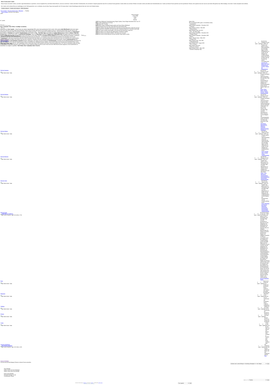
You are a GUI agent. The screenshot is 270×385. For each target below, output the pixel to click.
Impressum (92, 383)
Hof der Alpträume (264, 278)
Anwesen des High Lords (264, 63)
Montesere (3, 293)
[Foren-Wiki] (132, 15)
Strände (265, 90)
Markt (262, 90)
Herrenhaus (263, 123)
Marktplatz (263, 206)
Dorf (268, 64)
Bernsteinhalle (264, 125)
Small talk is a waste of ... (8, 213)
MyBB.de (84, 382)
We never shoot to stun (13, 10)
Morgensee (263, 174)
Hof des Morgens (4, 156)
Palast (262, 89)
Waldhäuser (263, 130)
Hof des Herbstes (4, 94)
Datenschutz (86, 383)
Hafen (265, 89)
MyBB (92, 382)
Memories (21, 10)
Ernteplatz (263, 127)
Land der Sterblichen (5, 344)
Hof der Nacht (4, 212)
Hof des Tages (4, 180)
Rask (2, 281)
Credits (89, 383)
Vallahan (2, 306)
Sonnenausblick (264, 175)
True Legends (4, 10)
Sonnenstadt (264, 207)
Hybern (2, 314)
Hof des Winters (4, 131)
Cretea (2, 323)
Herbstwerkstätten (265, 128)
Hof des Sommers (5, 70)
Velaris (261, 279)
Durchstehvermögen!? (7, 345)
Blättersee (263, 126)
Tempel (266, 92)
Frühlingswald (264, 65)
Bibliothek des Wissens (265, 204)
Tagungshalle (264, 178)
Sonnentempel (264, 208)
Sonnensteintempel (265, 177)
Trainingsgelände (264, 93)
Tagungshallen (264, 210)
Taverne (263, 66)
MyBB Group (100, 382)
